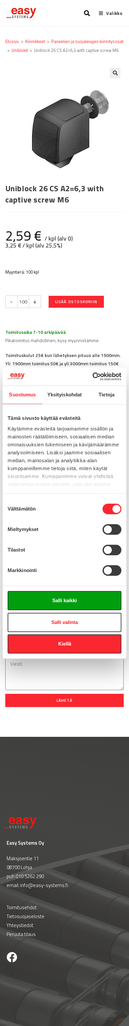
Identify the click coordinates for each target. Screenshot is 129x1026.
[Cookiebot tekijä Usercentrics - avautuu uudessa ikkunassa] (92, 376)
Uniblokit (20, 50)
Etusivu (12, 41)
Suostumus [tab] (22, 394)
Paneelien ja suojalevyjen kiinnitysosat (87, 41)
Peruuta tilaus (21, 934)
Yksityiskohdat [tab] (64, 394)
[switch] (112, 529)
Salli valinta (64, 622)
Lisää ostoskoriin (76, 301)
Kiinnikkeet (35, 41)
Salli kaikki (64, 600)
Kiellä (64, 644)
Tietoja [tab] (106, 394)
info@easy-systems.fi (44, 885)
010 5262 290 (30, 876)
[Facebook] (12, 957)
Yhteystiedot (20, 925)
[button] (115, 73)
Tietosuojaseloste (25, 916)
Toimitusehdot (22, 907)
